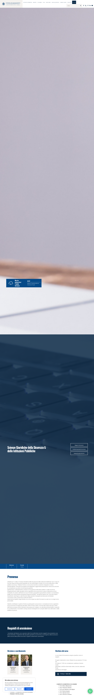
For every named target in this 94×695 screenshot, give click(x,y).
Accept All (28, 689)
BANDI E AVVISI (63, 2)
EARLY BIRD (48, 2)
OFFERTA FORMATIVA (27, 2)
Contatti (69, 2)
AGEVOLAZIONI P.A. (55, 2)
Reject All (19, 689)
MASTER (34, 2)
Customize (9, 689)
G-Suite (74, 2)
